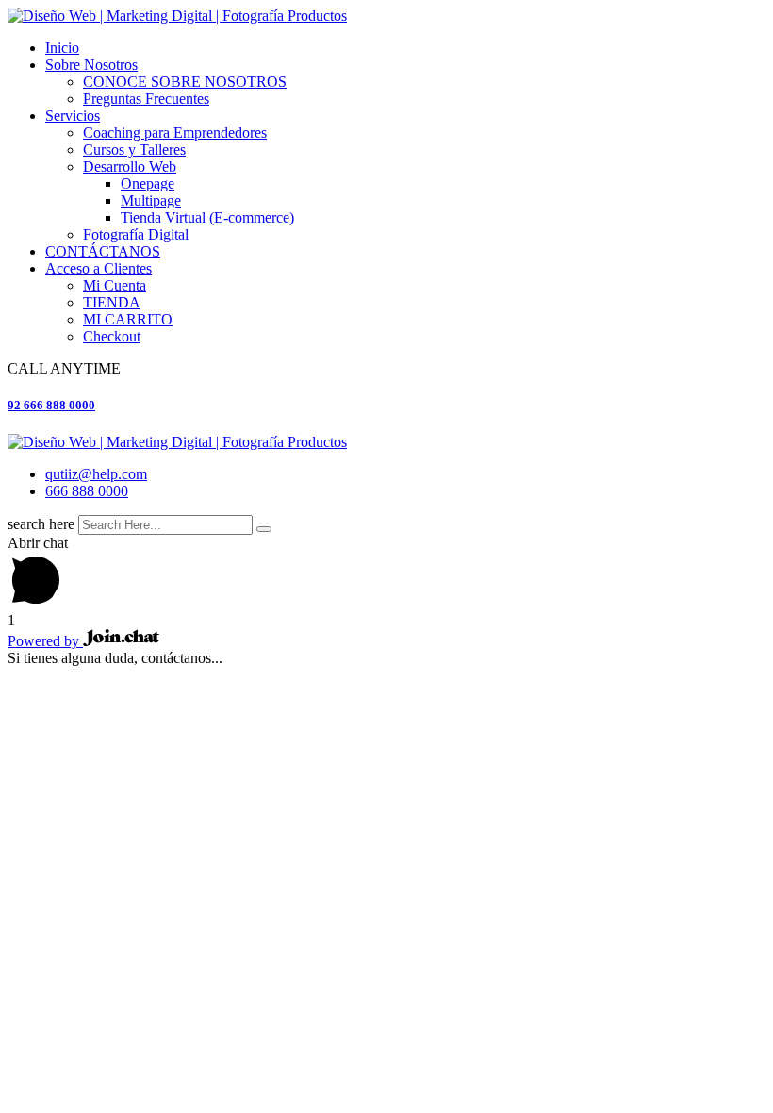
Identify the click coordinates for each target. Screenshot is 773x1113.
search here (41, 524)
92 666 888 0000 (51, 405)
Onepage (147, 183)
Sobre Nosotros (91, 65)
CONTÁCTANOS (102, 251)
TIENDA (111, 302)
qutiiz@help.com (96, 474)
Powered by (45, 641)
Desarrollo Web (129, 166)
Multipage (151, 200)
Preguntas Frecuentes (146, 99)
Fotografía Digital (136, 234)
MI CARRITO (128, 319)
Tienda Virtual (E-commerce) (207, 217)
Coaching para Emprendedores (175, 133)
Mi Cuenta (114, 285)
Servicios (72, 116)
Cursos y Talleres (134, 149)
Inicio (62, 48)
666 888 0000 (86, 491)
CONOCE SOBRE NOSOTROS (185, 82)
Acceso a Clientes (98, 268)
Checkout (111, 336)
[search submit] (263, 529)
